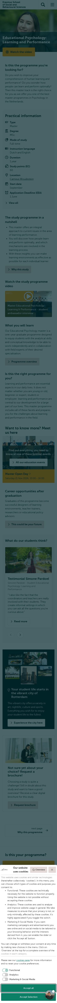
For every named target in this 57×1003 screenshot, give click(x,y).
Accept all (28, 988)
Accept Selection (28, 997)
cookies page (23, 960)
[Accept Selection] (52, 870)
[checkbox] (10, 970)
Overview (40, 869)
